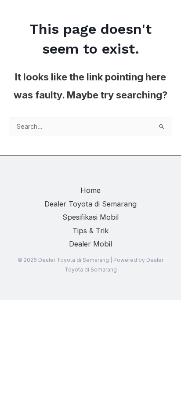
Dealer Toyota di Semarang (90, 203)
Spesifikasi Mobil (90, 217)
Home (90, 190)
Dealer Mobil (90, 243)
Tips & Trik (90, 230)
